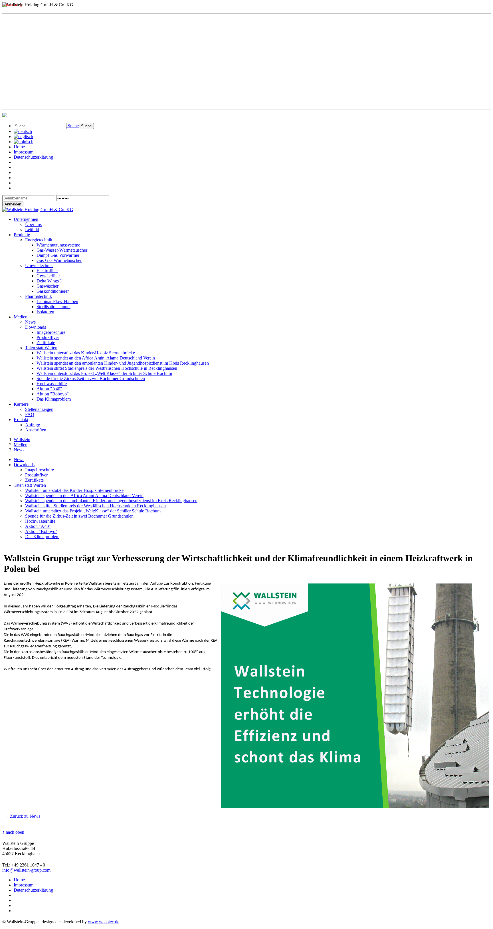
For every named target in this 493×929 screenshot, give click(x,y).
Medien (20, 316)
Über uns (33, 224)
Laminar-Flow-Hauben (57, 301)
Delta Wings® (49, 280)
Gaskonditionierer (53, 291)
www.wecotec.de (103, 921)
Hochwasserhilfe (52, 383)
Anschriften (35, 429)
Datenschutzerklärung (33, 157)
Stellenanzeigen (39, 409)
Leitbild (32, 229)
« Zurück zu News (23, 816)
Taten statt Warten (41, 347)
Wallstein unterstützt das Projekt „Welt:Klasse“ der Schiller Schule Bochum (104, 373)
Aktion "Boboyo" (53, 393)
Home (19, 146)
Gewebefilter (48, 275)
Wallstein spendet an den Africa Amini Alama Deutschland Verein (96, 358)
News (30, 322)
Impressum (23, 152)
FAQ (29, 414)
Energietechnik (38, 239)
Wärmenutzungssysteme (58, 245)
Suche (72, 125)
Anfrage (32, 424)
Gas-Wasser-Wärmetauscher (62, 250)
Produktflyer (48, 337)
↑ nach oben (13, 832)
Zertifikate (46, 342)
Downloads (35, 327)
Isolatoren (45, 311)
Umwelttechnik (39, 265)
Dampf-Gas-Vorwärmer (58, 255)
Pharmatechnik (38, 296)
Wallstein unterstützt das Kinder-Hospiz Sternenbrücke (86, 352)
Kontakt (21, 419)
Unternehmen (26, 219)
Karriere (21, 404)
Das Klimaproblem (54, 399)
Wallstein (22, 439)
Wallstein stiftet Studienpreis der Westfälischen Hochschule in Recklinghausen (107, 368)
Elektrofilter (47, 270)
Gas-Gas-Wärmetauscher (59, 260)
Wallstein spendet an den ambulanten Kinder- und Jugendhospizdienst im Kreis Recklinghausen (123, 363)
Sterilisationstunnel (53, 306)
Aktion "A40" (49, 388)
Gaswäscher (47, 286)
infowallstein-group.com (26, 870)
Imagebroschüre (51, 332)
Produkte (22, 234)
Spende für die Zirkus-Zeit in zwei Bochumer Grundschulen (91, 378)
